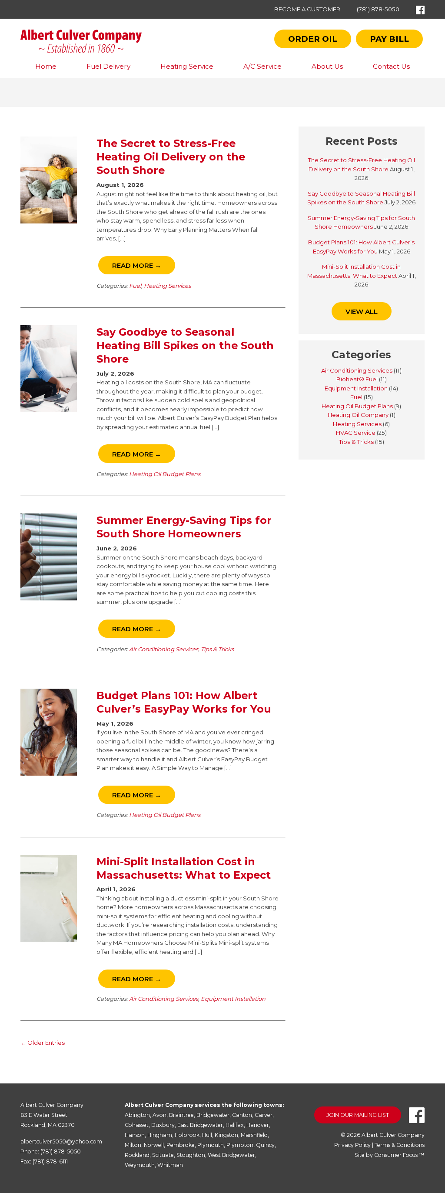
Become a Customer (307, 9)
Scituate (163, 1155)
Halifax (235, 1125)
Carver (263, 1115)
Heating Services (167, 285)
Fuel (135, 285)
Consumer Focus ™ (399, 1155)
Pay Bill (389, 39)
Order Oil (312, 39)
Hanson (135, 1135)
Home (45, 66)
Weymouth (140, 1165)
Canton (242, 1115)
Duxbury (163, 1125)
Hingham (159, 1135)
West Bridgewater (231, 1155)
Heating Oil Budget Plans (164, 473)
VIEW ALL (361, 311)
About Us (327, 66)
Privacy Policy (352, 1145)
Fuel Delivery (108, 66)
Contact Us (391, 66)
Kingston (226, 1135)
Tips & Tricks (217, 649)
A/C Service (262, 66)
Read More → (136, 265)
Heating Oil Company (358, 414)
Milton (133, 1145)
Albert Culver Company (393, 1135)
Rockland (137, 1155)
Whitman (170, 1165)
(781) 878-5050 (378, 9)
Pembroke (180, 1145)
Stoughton (190, 1155)
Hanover (257, 1125)
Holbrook (187, 1135)
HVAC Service (355, 432)
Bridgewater (212, 1115)
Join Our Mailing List (357, 1115)
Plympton (239, 1145)
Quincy (265, 1145)
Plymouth (210, 1145)
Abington (137, 1115)
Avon (159, 1115)
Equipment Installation (233, 998)
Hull (207, 1135)
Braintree (181, 1115)
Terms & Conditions (400, 1145)
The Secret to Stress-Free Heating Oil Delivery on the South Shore (170, 157)
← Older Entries (42, 1042)
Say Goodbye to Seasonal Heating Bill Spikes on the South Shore (185, 345)
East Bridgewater (200, 1125)
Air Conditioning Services (163, 649)
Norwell (154, 1145)
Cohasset (137, 1125)
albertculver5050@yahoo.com (61, 1141)
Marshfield (254, 1135)
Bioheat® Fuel (357, 379)
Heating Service (186, 66)
